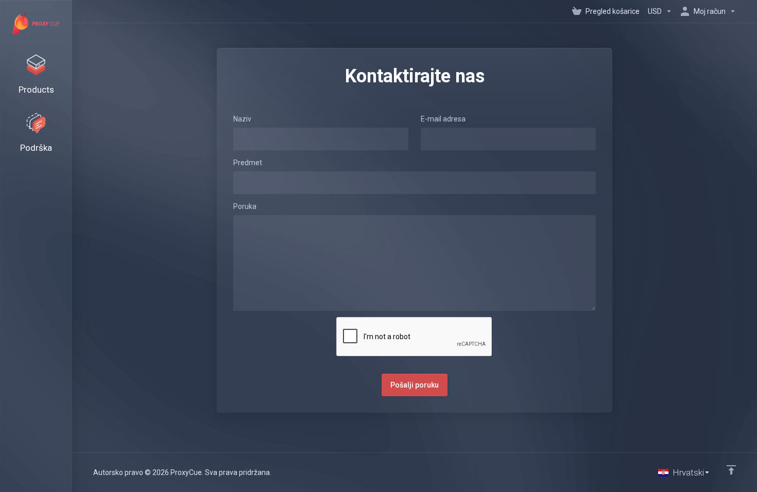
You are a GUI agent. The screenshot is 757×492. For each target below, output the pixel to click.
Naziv (242, 119)
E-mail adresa (443, 119)
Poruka (244, 206)
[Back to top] (731, 470)
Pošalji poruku (414, 385)
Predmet (247, 163)
